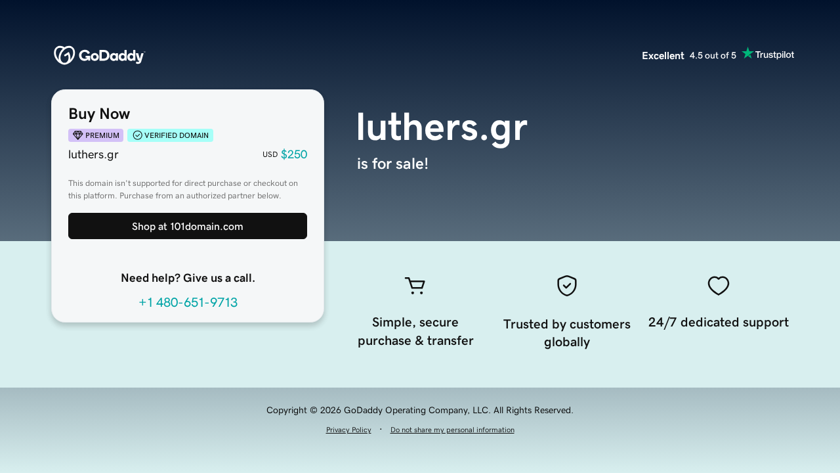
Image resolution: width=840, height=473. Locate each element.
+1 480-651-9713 (188, 302)
